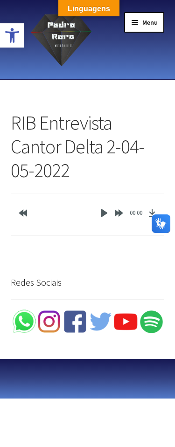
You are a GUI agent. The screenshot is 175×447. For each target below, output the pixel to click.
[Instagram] (49, 322)
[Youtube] (126, 322)
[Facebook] (75, 322)
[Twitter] (100, 322)
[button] (12, 35)
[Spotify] (151, 322)
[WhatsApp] (23, 322)
